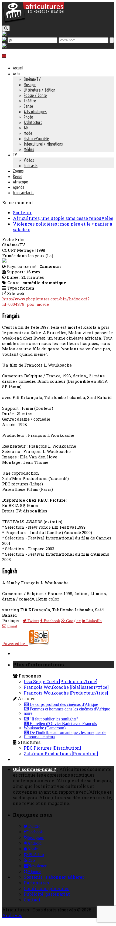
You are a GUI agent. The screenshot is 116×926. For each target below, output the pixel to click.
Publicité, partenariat (47, 894)
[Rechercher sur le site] (6, 28)
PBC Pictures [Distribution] (52, 748)
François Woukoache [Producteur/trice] (66, 693)
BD (26, 127)
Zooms (18, 171)
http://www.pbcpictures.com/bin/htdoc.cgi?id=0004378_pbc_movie (46, 301)
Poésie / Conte (35, 95)
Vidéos (29, 160)
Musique (30, 84)
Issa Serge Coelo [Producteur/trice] (60, 681)
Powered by (15, 643)
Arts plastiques (35, 111)
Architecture (33, 122)
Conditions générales (46, 888)
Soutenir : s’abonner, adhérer (54, 877)
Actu (16, 73)
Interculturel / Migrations (43, 144)
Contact (32, 899)
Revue (17, 176)
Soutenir (22, 212)
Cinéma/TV (32, 79)
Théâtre (30, 100)
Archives (12, 915)
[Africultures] (33, 22)
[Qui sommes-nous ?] (4, 46)
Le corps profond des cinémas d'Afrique (63, 704)
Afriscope (20, 181)
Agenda (18, 187)
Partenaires (36, 882)
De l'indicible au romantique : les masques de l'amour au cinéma (65, 734)
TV (15, 154)
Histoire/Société (36, 138)
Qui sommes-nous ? (34, 769)
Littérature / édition (39, 90)
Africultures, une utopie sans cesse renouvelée (63, 218)
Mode (28, 133)
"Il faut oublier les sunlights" (53, 719)
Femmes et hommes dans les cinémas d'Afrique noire (67, 711)
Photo (28, 117)
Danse (28, 106)
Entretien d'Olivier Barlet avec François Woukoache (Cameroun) (60, 726)
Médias (29, 149)
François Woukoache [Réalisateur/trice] (66, 687)
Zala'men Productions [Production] (61, 753)
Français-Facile (23, 192)
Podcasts (30, 165)
